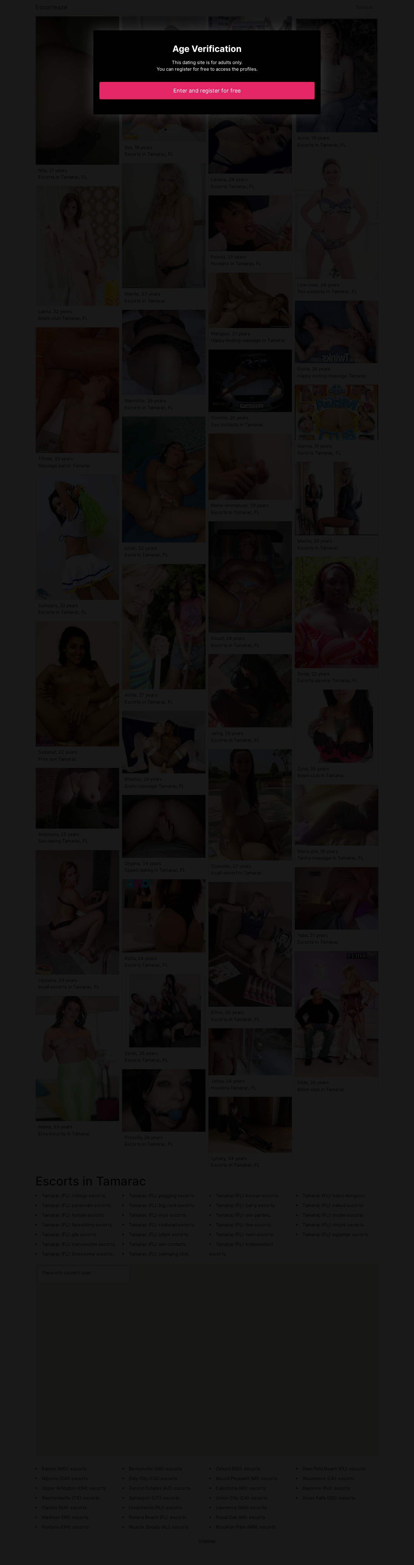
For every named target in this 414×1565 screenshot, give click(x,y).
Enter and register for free (207, 90)
